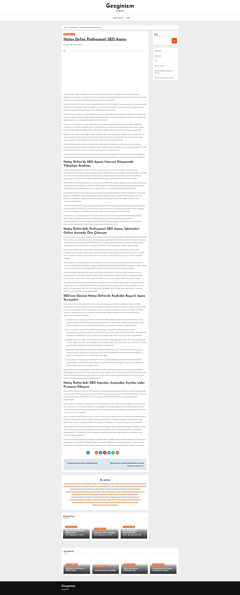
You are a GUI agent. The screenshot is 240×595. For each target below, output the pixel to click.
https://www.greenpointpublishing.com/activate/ (83, 492)
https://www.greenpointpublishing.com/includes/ (122, 489)
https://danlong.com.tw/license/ (83, 502)
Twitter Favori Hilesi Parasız (164, 78)
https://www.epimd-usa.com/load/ (125, 494)
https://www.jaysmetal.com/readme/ (132, 484)
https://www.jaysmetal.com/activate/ (105, 484)
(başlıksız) (157, 51)
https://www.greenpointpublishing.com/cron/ (130, 486)
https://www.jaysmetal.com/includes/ (78, 484)
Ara (156, 34)
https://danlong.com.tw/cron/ (106, 502)
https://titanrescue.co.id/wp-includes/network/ (122, 497)
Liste (128, 18)
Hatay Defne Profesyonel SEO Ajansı (94, 39)
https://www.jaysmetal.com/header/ (76, 486)
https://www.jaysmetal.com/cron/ (102, 486)
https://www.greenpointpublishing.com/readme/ (87, 489)
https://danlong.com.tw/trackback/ (105, 505)
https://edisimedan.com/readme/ (81, 500)
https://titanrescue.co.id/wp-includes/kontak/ (87, 497)
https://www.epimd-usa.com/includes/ (99, 494)
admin (68, 45)
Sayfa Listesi (118, 18)
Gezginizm (120, 6)
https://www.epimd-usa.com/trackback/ (115, 492)
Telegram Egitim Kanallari (104, 532)
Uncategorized (69, 34)
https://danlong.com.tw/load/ (127, 502)
